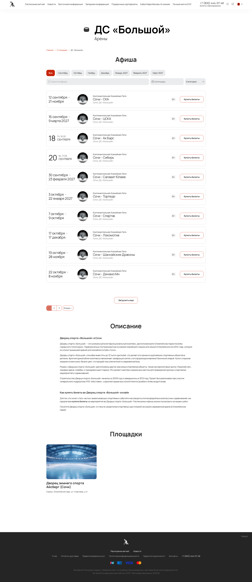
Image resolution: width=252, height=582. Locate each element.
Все (50, 73)
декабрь (105, 73)
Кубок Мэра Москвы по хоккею (155, 4)
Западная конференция (97, 4)
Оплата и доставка (69, 556)
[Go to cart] (232, 4)
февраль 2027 (140, 73)
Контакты (173, 556)
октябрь (78, 73)
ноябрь (91, 73)
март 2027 (158, 73)
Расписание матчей (35, 4)
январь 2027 (121, 73)
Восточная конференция (70, 4)
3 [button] (59, 308)
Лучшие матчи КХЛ (182, 4)
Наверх (244, 536)
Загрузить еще (126, 300)
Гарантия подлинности (154, 556)
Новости (51, 4)
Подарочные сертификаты (125, 4)
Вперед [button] (67, 308)
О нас (54, 556)
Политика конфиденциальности (124, 556)
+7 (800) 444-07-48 (212, 3)
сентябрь (63, 73)
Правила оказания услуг (93, 556)
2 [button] (54, 308)
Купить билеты (192, 99)
